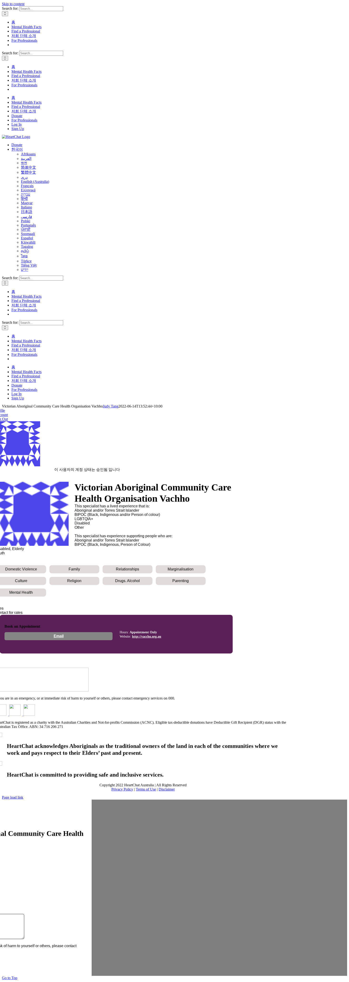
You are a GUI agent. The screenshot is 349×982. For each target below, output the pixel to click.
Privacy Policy (122, 789)
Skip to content (13, 4)
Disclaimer (167, 789)
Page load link (12, 797)
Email (59, 636)
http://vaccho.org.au (146, 636)
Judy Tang (110, 406)
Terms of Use (146, 789)
